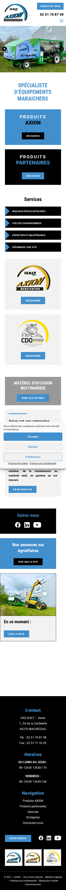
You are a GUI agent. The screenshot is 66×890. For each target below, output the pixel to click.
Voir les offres (33, 398)
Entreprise (33, 817)
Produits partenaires (33, 806)
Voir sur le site (28, 562)
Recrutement (18, 838)
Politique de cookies (18, 463)
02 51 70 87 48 (52, 14)
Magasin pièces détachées (28, 211)
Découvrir (33, 136)
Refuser (33, 446)
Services (32, 812)
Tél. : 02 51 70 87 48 (33, 737)
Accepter (32, 436)
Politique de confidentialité (43, 463)
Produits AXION (33, 801)
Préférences (33, 457)
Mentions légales (53, 877)
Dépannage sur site (24, 247)
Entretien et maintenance (28, 235)
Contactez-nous (50, 6)
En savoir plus (22, 489)
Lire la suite (16, 634)
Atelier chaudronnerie (27, 223)
